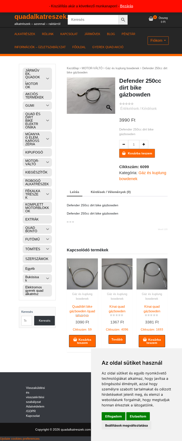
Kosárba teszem (140, 153)
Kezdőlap (73, 68)
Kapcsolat (33, 415)
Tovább (117, 339)
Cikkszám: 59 (82, 318)
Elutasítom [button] (138, 416)
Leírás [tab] (74, 192)
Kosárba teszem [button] (84, 341)
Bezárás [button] (126, 6)
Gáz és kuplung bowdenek (122, 68)
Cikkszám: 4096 (117, 318)
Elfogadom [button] (113, 416)
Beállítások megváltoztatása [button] (126, 425)
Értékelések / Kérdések (138, 108)
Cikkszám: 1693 (152, 318)
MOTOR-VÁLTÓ (92, 68)
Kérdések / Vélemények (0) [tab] (111, 192)
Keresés (27, 311)
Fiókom (156, 40)
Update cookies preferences (20, 438)
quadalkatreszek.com (48, 16)
